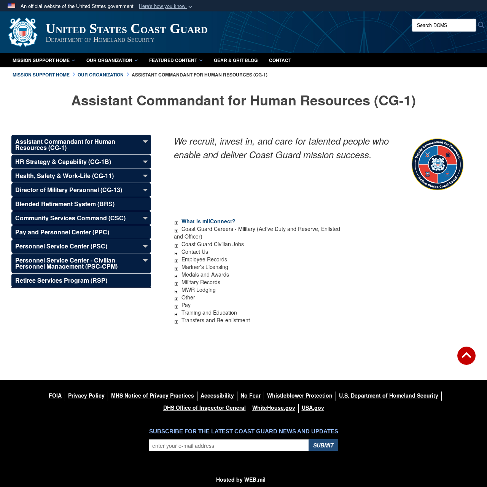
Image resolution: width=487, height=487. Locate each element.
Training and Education (209, 312)
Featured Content (173, 60)
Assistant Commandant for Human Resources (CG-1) (65, 144)
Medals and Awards (205, 274)
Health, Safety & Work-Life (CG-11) (64, 175)
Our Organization (109, 60)
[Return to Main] (466, 360)
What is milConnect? (208, 221)
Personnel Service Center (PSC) (61, 246)
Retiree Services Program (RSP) (61, 280)
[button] (166, 6)
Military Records (200, 282)
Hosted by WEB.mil (241, 479)
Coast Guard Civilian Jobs (212, 244)
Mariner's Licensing (204, 267)
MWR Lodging (198, 289)
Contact (280, 60)
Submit (323, 445)
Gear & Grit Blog (236, 60)
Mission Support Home (41, 60)
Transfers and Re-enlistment (215, 320)
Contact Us (194, 251)
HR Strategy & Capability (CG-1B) (63, 161)
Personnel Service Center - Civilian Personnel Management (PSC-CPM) (66, 263)
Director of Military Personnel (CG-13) (68, 189)
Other (188, 297)
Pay (186, 305)
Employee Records (204, 259)
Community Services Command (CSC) (70, 217)
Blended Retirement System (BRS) (65, 203)
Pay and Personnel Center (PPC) (62, 232)
